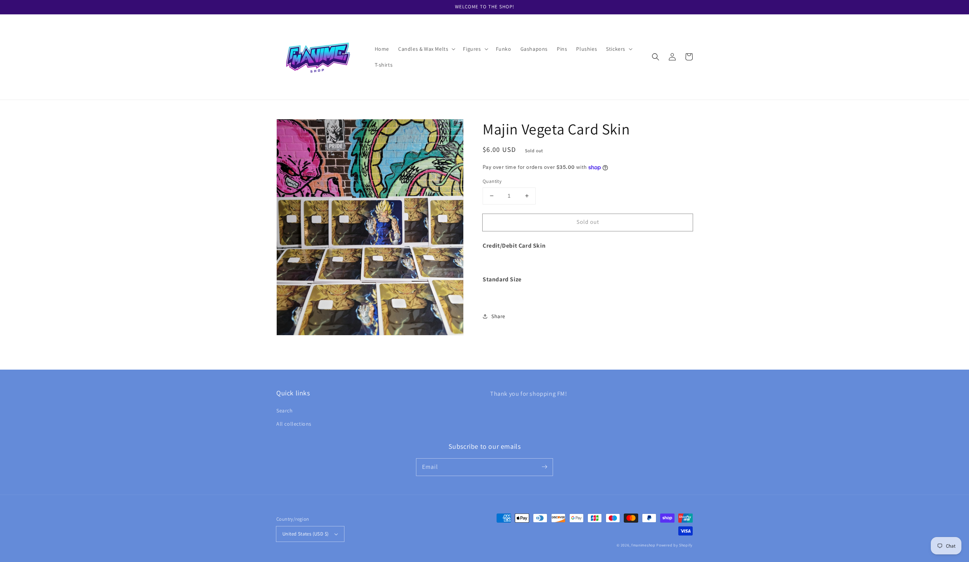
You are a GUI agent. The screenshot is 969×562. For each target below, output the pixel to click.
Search (284, 410)
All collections (294, 423)
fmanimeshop (643, 545)
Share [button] (498, 316)
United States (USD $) (305, 534)
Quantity (492, 181)
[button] (426, 49)
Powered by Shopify (674, 545)
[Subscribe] (544, 467)
